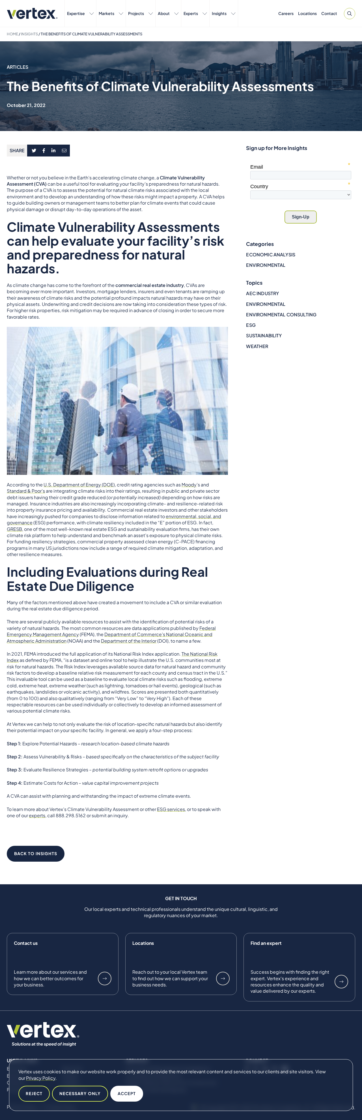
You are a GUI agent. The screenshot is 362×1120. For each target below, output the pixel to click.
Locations (307, 13)
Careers (286, 13)
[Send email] (64, 150)
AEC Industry (262, 293)
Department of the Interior (128, 641)
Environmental (265, 265)
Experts (191, 13)
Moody (189, 485)
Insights (219, 13)
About (164, 13)
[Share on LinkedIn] (53, 150)
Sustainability (264, 335)
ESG (250, 325)
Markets (106, 13)
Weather (257, 346)
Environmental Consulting (281, 314)
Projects (136, 13)
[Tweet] (34, 150)
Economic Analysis (270, 255)
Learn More (104, 978)
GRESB (14, 529)
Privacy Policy (40, 1078)
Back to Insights (35, 853)
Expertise (76, 13)
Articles (17, 67)
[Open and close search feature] (349, 13)
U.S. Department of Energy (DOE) (79, 485)
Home (12, 34)
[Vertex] (32, 13)
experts (37, 815)
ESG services (171, 809)
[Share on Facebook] (44, 150)
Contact (329, 13)
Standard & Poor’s (26, 491)
